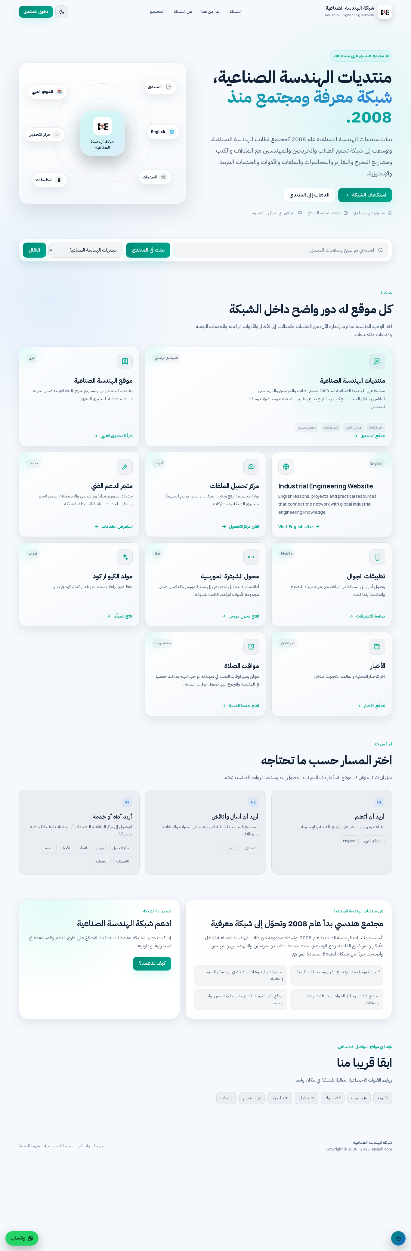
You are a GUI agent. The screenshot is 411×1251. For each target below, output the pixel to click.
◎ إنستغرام (252, 1098)
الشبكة (236, 11)
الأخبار (66, 848)
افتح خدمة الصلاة (244, 706)
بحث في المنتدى (148, 250)
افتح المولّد (123, 616)
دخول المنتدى (35, 11)
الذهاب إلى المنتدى (309, 195)
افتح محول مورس (244, 616)
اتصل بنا (100, 1146)
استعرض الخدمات (117, 526)
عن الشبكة (183, 11)
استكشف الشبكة (369, 195)
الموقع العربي (372, 841)
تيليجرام (231, 848)
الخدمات (101, 861)
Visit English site (295, 526)
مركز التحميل (121, 848)
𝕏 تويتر (382, 1098)
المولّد (83, 848)
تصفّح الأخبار (374, 706)
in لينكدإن (306, 1098)
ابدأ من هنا (211, 11)
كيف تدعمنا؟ (152, 963)
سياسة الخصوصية (58, 1146)
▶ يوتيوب (359, 1098)
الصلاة (49, 848)
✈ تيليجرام (279, 1098)
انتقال (34, 250)
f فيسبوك (333, 1098)
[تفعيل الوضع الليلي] (61, 11)
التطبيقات (122, 861)
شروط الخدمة (29, 1146)
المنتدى (250, 848)
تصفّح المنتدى (372, 436)
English (349, 841)
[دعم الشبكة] (398, 1238)
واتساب (226, 1098)
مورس (100, 848)
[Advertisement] (230, 1206)
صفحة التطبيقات (370, 616)
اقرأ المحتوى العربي (116, 436)
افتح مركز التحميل (244, 526)
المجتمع (157, 11)
